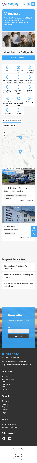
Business (5, 376)
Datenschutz (18, 454)
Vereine (4, 382)
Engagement (6, 401)
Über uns (5, 410)
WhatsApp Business (9, 424)
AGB (18, 452)
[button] (20, 138)
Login (4, 413)
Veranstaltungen (8, 379)
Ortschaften (6, 389)
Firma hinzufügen (19, 57)
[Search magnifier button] (24, 4)
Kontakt (4, 404)
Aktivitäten (6, 384)
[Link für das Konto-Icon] (28, 4)
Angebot (5, 407)
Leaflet (10, 168)
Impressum (18, 457)
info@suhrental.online (10, 427)
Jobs (3, 387)
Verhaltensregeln (18, 459)
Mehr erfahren (25, 200)
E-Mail (10, 327)
